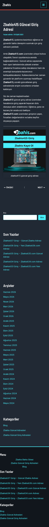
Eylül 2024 (8, 388)
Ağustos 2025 (10, 340)
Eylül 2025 (8, 335)
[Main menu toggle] (44, 5)
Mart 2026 (8, 306)
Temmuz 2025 (10, 345)
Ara (4, 213)
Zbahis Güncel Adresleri (14, 430)
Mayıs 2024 (8, 403)
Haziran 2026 (9, 292)
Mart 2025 (8, 359)
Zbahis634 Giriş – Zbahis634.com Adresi (22, 261)
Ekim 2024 (8, 384)
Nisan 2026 (8, 301)
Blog (5, 425)
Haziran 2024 (9, 398)
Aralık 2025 (8, 321)
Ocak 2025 (8, 369)
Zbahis (7, 5)
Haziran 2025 (9, 350)
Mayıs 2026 (8, 297)
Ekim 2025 (8, 330)
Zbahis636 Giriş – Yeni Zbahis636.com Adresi (21, 483)
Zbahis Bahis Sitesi (24, 459)
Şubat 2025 (8, 364)
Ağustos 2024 (10, 393)
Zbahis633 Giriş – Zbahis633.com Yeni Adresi (21, 498)
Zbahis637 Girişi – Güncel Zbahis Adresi (22, 240)
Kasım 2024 (9, 379)
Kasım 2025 (9, 326)
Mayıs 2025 (8, 355)
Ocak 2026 (8, 316)
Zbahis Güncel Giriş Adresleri (17, 435)
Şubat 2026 (8, 311)
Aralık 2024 (8, 374)
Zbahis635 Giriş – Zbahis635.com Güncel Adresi (23, 488)
